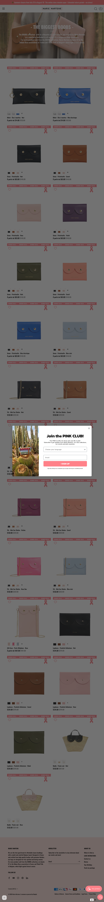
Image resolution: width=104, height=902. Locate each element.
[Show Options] (85, 449)
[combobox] (92, 900)
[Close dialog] (89, 428)
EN (92, 900)
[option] (95, 900)
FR (95, 900)
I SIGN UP (65, 463)
